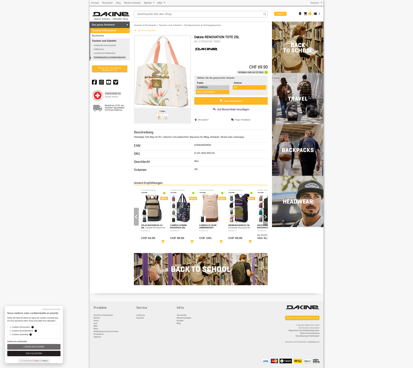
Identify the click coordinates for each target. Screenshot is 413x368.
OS (235, 87)
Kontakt (95, 2)
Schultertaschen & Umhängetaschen (110, 57)
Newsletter (107, 2)
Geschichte (181, 315)
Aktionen (97, 337)
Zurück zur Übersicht (145, 30)
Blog (118, 2)
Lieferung (140, 315)
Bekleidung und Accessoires (106, 331)
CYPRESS (202, 87)
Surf (95, 323)
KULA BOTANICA (206, 92)
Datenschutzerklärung (309, 333)
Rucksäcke (98, 35)
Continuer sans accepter (51, 309)
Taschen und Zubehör (170, 25)
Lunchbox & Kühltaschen (105, 53)
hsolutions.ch (313, 342)
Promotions (99, 334)
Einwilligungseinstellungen (307, 336)
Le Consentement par (34, 361)
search (265, 14)
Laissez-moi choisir (34, 347)
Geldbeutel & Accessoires (105, 45)
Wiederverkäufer (132, 2)
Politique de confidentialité (17, 341)
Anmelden (280, 14)
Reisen (97, 318)
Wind (96, 329)
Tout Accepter (34, 353)
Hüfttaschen (99, 49)
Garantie (140, 318)
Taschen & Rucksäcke (104, 30)
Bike (95, 326)
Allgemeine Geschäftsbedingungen (303, 330)
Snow (96, 321)
